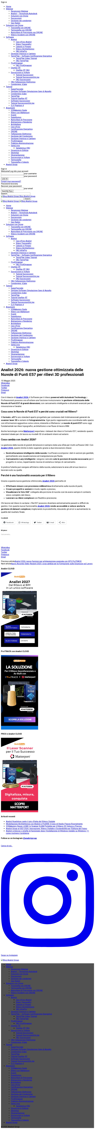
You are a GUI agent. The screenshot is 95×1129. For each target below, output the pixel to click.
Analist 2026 (44, 506)
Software (10, 37)
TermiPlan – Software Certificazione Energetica (31, 56)
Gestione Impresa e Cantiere (23, 54)
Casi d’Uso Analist (24, 42)
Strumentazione (17, 155)
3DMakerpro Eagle (19, 110)
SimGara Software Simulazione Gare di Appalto (31, 91)
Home (8, 6)
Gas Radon (15, 23)
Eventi (13, 115)
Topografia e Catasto (20, 162)
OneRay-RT (16, 68)
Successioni (16, 18)
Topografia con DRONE (21, 28)
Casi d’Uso (15, 127)
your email (28, 188)
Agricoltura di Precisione (21, 120)
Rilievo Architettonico (25, 49)
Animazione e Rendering (21, 122)
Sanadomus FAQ (23, 148)
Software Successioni (20, 101)
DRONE (14, 131)
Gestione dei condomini (21, 20)
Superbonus (16, 117)
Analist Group (11, 164)
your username (30, 173)
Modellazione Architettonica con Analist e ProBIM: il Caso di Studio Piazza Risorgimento (44, 824)
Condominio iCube (19, 94)
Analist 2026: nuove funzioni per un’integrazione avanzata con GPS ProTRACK (48, 561)
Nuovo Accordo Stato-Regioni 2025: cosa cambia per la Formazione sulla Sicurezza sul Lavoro (52, 564)
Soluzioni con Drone (19, 16)
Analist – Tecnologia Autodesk (24, 13)
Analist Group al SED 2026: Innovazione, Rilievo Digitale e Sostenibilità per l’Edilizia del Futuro (46, 828)
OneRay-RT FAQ (23, 70)
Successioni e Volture (20, 72)
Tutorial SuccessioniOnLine (27, 77)
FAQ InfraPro (21, 51)
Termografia (16, 160)
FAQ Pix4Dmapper (24, 65)
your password (30, 176)
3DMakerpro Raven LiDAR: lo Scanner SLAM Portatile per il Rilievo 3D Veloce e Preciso (44, 826)
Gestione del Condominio (22, 136)
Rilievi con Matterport (20, 112)
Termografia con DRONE (21, 30)
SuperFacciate (17, 89)
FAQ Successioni (23, 79)
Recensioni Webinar (19, 11)
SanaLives (15, 145)
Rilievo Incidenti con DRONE (23, 35)
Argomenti (10, 108)
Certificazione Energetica (22, 129)
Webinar (9, 9)
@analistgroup (30, 838)
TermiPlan (15, 96)
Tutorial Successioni (24, 75)
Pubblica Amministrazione (22, 143)
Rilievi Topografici (23, 44)
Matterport (29, 431)
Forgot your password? (11, 181)
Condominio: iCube (19, 84)
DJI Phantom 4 (17, 105)
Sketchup (15, 153)
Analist (14, 39)
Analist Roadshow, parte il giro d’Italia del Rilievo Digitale (30, 821)
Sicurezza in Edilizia (19, 150)
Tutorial (9, 87)
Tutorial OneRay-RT (19, 98)
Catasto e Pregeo (23, 46)
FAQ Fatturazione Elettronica (23, 82)
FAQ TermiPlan (22, 61)
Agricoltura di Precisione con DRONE (27, 32)
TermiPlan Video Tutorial (26, 58)
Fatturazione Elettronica (21, 134)
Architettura (16, 124)
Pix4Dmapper (17, 63)
